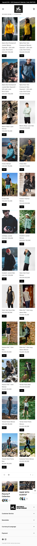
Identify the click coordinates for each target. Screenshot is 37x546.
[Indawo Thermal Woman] (27, 184)
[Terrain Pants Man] (27, 370)
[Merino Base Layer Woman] (10, 112)
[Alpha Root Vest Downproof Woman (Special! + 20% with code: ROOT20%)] (27, 29)
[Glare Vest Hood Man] (10, 296)
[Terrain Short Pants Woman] (27, 407)
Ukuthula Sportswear (15, 543)
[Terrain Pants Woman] (10, 408)
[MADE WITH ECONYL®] (27, 485)
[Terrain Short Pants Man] (10, 445)
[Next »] (9, 475)
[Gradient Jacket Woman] (27, 221)
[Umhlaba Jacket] (10, 222)
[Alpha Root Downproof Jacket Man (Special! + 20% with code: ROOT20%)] (10, 70)
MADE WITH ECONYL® (24, 493)
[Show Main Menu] (3, 9)
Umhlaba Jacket (7, 236)
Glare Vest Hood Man (8, 310)
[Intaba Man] (27, 149)
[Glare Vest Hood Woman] (27, 259)
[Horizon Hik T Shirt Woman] (10, 370)
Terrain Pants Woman (8, 422)
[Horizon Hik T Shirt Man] (10, 333)
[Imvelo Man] (10, 184)
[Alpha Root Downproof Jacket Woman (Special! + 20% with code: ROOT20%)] (10, 29)
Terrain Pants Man (25, 384)
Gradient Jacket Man (8, 273)
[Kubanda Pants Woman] (27, 445)
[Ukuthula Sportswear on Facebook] (3, 539)
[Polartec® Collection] (10, 486)
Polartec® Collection (6, 495)
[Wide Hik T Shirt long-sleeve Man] (27, 296)
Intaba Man (22, 163)
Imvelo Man (5, 198)
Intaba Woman (6, 163)
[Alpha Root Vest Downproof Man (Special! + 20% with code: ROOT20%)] (27, 70)
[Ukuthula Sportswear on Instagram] (5, 539)
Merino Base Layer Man (26, 126)
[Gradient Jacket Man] (10, 259)
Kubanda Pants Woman (26, 459)
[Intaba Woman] (10, 149)
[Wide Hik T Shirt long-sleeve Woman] (27, 333)
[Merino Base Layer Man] (27, 112)
